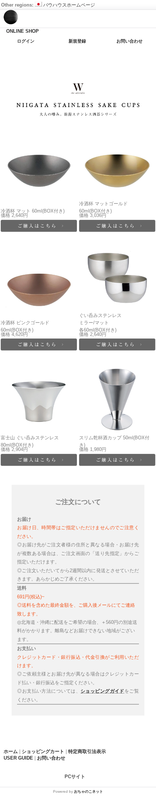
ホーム (11, 751)
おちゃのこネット (88, 791)
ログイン (25, 41)
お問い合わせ (129, 41)
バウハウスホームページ (69, 5)
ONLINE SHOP (22, 31)
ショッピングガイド (102, 691)
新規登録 (77, 41)
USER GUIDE (18, 758)
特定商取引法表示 (87, 751)
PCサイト (75, 776)
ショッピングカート (43, 751)
